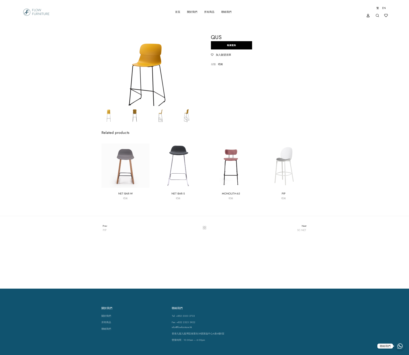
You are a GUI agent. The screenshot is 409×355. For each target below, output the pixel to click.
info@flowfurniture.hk (182, 327)
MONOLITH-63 (231, 193)
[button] (368, 15)
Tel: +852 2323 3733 (183, 316)
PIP (284, 193)
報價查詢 (231, 45)
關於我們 (192, 12)
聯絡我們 (226, 12)
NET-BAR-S (178, 193)
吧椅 (220, 64)
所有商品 (106, 322)
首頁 (177, 12)
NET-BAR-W (125, 193)
